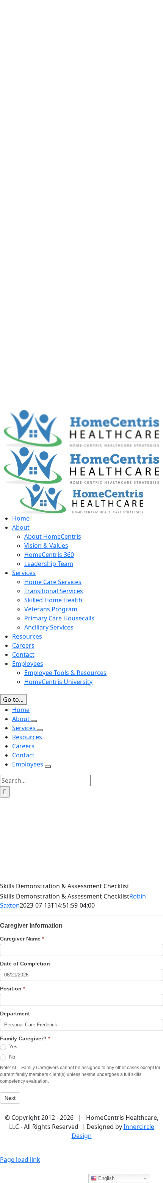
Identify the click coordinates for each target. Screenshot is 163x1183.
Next (10, 1098)
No (11, 1057)
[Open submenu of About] (34, 721)
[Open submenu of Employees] (48, 766)
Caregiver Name (22, 939)
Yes (12, 1046)
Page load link (20, 1159)
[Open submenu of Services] (40, 730)
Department (15, 1013)
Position (12, 989)
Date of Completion (25, 964)
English (105, 1178)
